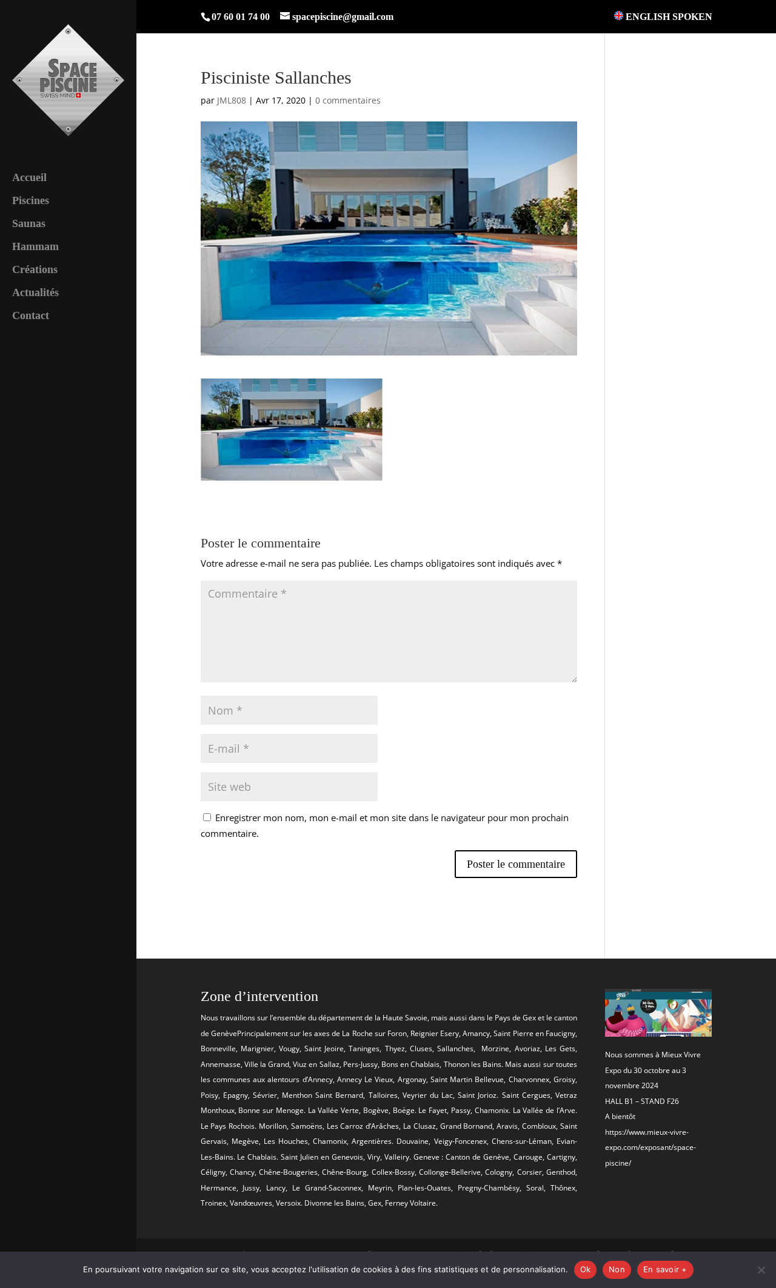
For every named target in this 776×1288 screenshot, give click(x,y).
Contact (30, 316)
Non (617, 1269)
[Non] (761, 1270)
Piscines (30, 201)
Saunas (28, 224)
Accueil (29, 178)
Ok (585, 1269)
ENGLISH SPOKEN (667, 17)
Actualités (35, 293)
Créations (35, 270)
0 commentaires (348, 100)
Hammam (35, 247)
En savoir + (665, 1269)
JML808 (231, 100)
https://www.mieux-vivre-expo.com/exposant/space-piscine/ (650, 1147)
